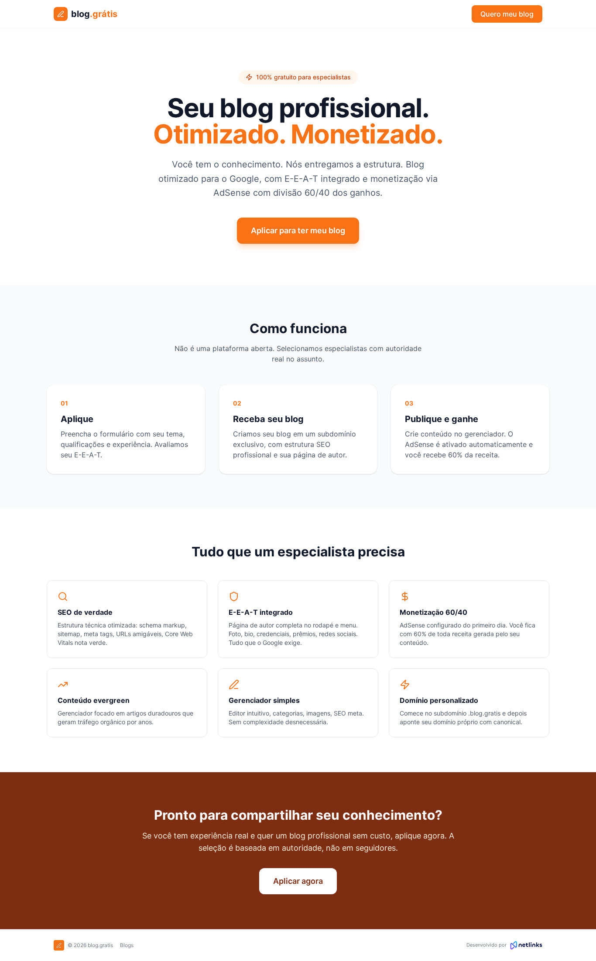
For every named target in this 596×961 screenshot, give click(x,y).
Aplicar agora (298, 881)
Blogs (127, 945)
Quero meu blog (507, 14)
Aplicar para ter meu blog (298, 230)
